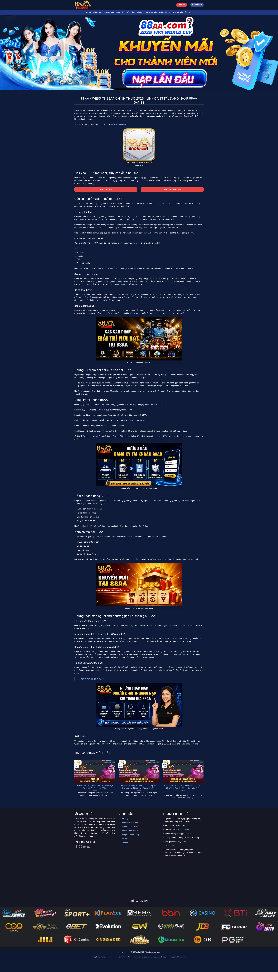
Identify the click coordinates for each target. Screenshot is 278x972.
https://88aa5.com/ (119, 136)
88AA (88, 12)
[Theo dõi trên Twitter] (84, 858)
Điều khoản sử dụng (129, 839)
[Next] (270, 58)
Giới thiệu (125, 831)
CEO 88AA (169, 858)
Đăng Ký (97, 12)
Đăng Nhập (109, 12)
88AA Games (80, 831)
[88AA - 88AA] (85, 5)
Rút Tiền (130, 12)
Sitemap (124, 855)
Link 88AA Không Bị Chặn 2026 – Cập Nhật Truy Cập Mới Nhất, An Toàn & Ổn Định (139, 799)
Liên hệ (124, 851)
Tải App (140, 12)
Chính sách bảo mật (129, 835)
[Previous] (8, 58)
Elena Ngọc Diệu (179, 854)
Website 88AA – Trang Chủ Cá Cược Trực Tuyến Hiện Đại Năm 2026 (94, 799)
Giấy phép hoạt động (130, 847)
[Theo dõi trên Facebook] (76, 858)
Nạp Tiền (120, 12)
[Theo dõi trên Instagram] (80, 858)
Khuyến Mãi (151, 12)
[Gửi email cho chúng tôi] (88, 858)
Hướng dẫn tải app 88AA (91, 690)
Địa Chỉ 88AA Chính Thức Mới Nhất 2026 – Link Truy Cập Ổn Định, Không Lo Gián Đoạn (183, 800)
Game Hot (164, 12)
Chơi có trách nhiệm (129, 843)
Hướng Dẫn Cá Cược (182, 12)
